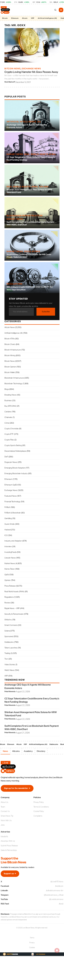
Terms (32, 938)
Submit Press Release (9, 845)
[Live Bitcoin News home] (6, 10)
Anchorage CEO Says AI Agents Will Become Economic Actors (27, 126)
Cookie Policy (38, 811)
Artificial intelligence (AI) (24, 121)
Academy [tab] (28, 751)
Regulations (32, 251)
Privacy (32, 943)
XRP (32, 18)
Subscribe (46, 311)
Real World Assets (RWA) (40, 154)
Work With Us (6, 820)
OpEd (6, 574)
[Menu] (61, 10)
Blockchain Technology (13, 383)
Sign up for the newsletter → (17, 788)
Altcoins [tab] (16, 751)
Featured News (10, 496)
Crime (6, 423)
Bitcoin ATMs (9, 338)
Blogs (6, 389)
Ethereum (14, 18)
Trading (7, 653)
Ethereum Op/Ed (11, 485)
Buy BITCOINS (10, 406)
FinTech (7, 507)
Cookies (32, 947)
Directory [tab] (41, 751)
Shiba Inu (8, 619)
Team (3, 807)
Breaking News (10, 395)
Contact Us (5, 811)
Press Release (10, 586)
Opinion (7, 580)
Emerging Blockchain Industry (16, 473)
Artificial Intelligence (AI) (47, 18)
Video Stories (9, 664)
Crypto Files (9, 440)
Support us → (10, 873)
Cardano (7, 411)
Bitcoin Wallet (9, 372)
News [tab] (5, 751)
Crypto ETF (8, 434)
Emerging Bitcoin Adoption (14, 468)
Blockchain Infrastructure (25, 215)
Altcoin (24, 18)
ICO (6, 535)
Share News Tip (7, 816)
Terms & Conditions (41, 807)
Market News (15, 154)
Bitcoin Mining (9, 355)
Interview (8, 546)
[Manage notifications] (57, 950)
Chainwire (8, 417)
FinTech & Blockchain (12, 513)
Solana (44, 186)
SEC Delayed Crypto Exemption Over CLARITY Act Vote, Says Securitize (30, 288)
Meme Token (9, 569)
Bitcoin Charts (9, 344)
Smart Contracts (10, 625)
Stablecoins (9, 642)
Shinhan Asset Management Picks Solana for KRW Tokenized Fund (29, 190)
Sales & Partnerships (9, 850)
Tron (6, 659)
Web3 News (9, 670)
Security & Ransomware (13, 614)
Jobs (3, 825)
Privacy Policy (38, 802)
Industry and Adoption (13, 541)
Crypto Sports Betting (13, 445)
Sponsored (8, 636)
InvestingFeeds (10, 552)
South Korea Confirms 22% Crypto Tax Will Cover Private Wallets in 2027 (29, 255)
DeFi (6, 457)
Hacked (7, 530)
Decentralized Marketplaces (15, 451)
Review (7, 603)
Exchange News (31, 68)
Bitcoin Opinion (10, 367)
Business (8, 400)
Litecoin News (10, 558)
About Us (4, 802)
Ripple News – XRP (11, 608)
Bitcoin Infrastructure (12, 350)
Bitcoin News (12, 68)
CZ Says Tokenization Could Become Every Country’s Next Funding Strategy (31, 158)
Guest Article (9, 524)
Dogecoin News (10, 462)
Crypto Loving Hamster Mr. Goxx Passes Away (31, 71)
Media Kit (4, 836)
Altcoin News (9, 327)
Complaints (37, 816)
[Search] (55, 10)
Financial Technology (12, 501)
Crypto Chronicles (11, 428)
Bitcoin (5, 18)
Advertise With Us (8, 841)
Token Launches (10, 648)
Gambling (8, 518)
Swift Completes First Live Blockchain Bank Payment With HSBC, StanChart (30, 223)
